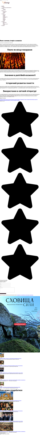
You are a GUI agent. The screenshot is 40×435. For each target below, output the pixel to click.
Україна (4, 14)
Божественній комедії (10, 95)
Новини (3, 8)
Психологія (4, 11)
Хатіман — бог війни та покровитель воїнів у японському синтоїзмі (10, 387)
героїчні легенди (8, 99)
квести (16, 99)
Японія (4, 15)
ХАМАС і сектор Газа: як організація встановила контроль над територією (11, 365)
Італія (4, 20)
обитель (18, 99)
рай (30, 99)
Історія (3, 13)
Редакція (3, 6)
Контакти (3, 25)
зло (14, 99)
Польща (4, 17)
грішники (12, 99)
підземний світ (22, 99)
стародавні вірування (6, 100)
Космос (4, 12)
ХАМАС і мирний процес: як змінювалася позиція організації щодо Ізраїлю (11, 372)
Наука (2, 10)
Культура (3, 21)
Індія (4, 18)
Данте (16, 95)
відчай (1, 99)
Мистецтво (4, 22)
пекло (25, 99)
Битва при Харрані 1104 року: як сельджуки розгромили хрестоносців (10, 358)
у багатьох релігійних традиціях (15, 100)
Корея (4, 16)
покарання (28, 99)
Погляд (4, 9)
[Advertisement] (20, 32)
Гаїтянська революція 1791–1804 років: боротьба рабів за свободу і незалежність (12, 431)
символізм (1, 100)
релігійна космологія (34, 99)
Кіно (3, 23)
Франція (4, 19)
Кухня (4, 24)
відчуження (4, 99)
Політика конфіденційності (7, 7)
